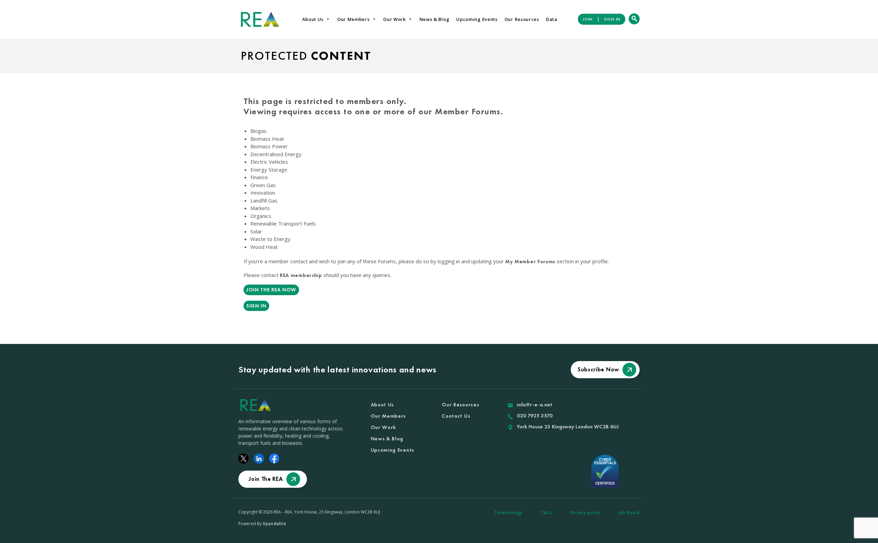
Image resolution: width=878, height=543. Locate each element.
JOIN (588, 19)
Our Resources (522, 19)
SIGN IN (612, 19)
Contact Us (456, 416)
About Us (313, 19)
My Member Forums (530, 261)
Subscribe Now (598, 369)
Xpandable (274, 524)
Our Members (353, 19)
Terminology (508, 513)
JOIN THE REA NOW (271, 289)
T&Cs (546, 513)
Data (551, 19)
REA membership (301, 275)
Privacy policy (585, 513)
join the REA (266, 479)
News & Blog (434, 19)
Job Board (629, 513)
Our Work (394, 19)
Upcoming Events (477, 19)
